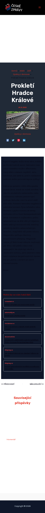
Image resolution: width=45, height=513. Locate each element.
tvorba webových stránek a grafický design (22, 496)
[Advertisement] (22, 38)
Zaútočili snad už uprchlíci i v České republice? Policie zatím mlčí (22, 431)
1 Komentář (11, 439)
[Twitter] (13, 140)
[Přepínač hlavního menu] (40, 7)
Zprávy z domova (22, 134)
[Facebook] (7, 140)
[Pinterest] (18, 140)
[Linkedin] (24, 140)
